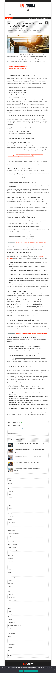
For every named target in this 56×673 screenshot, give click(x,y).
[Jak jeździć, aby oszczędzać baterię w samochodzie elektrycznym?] (10, 464)
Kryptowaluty (11, 555)
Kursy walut (29, 30)
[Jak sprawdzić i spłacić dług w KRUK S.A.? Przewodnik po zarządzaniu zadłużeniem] (10, 451)
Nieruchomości (11, 577)
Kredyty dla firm (11, 541)
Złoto (9, 650)
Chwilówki (10, 483)
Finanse (19, 30)
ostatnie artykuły (15, 440)
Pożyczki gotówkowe (12, 597)
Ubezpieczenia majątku (13, 628)
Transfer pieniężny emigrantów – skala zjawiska (20, 63)
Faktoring (10, 494)
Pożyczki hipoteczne (12, 600)
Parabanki (10, 583)
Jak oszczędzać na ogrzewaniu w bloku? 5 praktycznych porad (27, 456)
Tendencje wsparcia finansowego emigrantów (19, 70)
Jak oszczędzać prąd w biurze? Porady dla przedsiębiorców (27, 468)
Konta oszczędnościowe (13, 533)
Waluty (41, 30)
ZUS (9, 653)
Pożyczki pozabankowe (13, 602)
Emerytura (10, 491)
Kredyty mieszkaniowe (13, 552)
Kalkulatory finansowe (13, 433)
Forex (9, 505)
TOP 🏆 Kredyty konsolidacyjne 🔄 (15, 428)
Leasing (10, 563)
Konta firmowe (11, 527)
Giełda (9, 511)
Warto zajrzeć (11, 639)
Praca (9, 605)
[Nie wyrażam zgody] (54, 669)
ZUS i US (10, 655)
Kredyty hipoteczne (12, 547)
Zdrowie (10, 647)
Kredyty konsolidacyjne (13, 550)
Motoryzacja (10, 572)
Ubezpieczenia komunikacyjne (14, 625)
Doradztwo (10, 488)
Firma (9, 502)
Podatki (9, 586)
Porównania (10, 594)
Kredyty (9, 538)
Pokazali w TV (11, 589)
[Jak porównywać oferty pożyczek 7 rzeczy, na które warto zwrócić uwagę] (10, 445)
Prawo (9, 611)
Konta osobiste (11, 530)
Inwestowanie (11, 516)
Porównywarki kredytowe (13, 430)
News (38, 30)
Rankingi (10, 619)
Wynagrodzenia (11, 644)
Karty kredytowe (11, 522)
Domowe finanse (13, 30)
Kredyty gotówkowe (12, 544)
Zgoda (20, 670)
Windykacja (10, 641)
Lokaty (9, 569)
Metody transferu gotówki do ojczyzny (17, 68)
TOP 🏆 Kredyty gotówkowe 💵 (15, 422)
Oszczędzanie (11, 580)
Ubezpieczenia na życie (13, 630)
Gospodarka (23, 30)
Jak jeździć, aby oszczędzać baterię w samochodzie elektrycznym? (28, 462)
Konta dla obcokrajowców (13, 525)
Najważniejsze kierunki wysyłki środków (18, 66)
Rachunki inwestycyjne (13, 616)
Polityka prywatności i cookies (30, 670)
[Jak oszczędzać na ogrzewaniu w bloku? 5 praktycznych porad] (10, 457)
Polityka (10, 591)
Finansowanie (11, 499)
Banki (9, 480)
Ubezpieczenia (11, 622)
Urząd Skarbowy (11, 633)
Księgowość (10, 558)
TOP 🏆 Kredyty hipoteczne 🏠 (15, 425)
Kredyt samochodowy (12, 536)
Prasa (9, 608)
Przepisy (10, 614)
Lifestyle (34, 30)
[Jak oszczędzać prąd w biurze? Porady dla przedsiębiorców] (10, 470)
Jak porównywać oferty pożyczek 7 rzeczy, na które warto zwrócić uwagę (36, 18)
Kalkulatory (10, 519)
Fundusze (10, 508)
